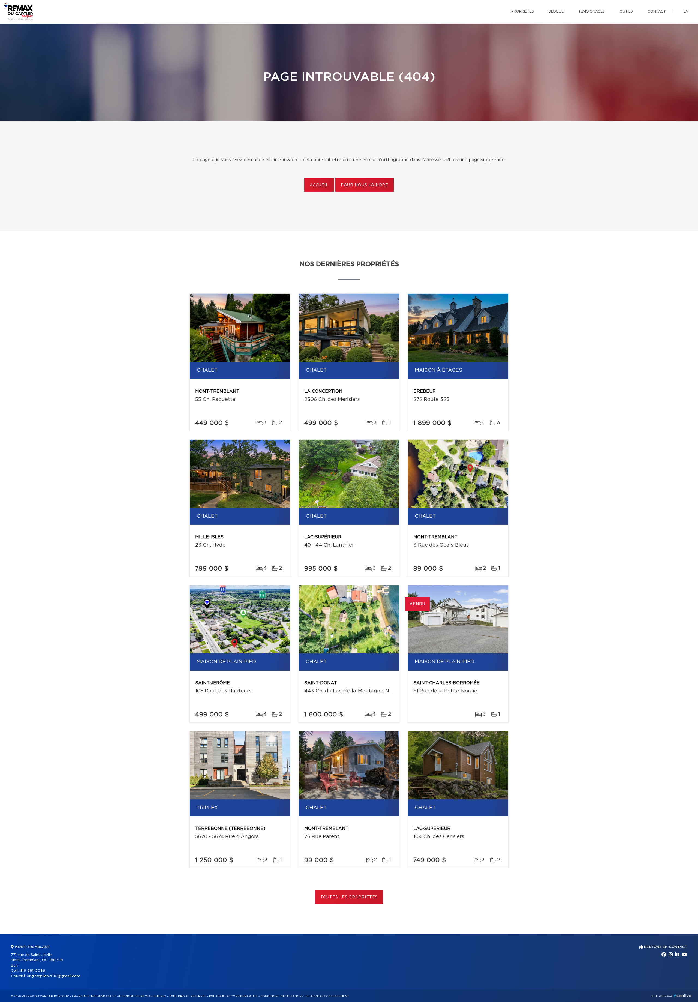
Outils (626, 11)
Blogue (556, 11)
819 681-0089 (32, 971)
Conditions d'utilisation (281, 996)
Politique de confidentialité (233, 996)
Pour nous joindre (364, 185)
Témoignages (591, 11)
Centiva (682, 995)
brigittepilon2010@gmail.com (53, 976)
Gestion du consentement (326, 996)
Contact (657, 11)
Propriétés (522, 11)
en (686, 11)
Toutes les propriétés (349, 897)
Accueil (319, 185)
